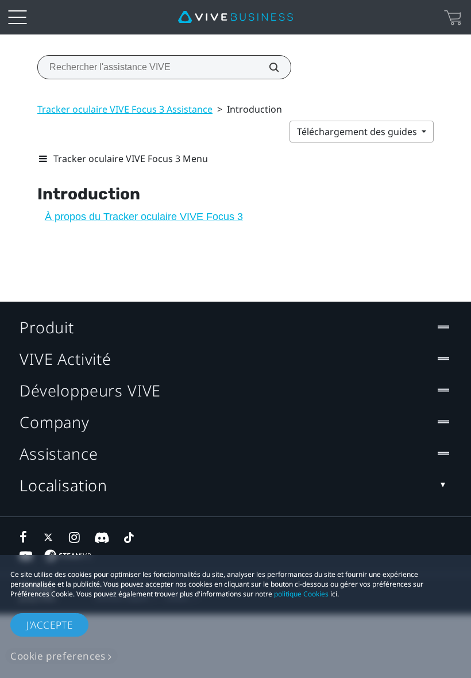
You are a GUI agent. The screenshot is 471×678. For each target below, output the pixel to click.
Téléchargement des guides (358, 131)
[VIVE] (235, 17)
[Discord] (102, 537)
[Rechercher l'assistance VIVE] (267, 67)
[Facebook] (26, 537)
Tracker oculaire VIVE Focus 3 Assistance (125, 109)
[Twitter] (50, 537)
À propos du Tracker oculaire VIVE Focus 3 (144, 216)
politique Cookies (301, 594)
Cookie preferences (58, 655)
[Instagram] (75, 537)
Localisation (63, 485)
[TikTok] (128, 537)
